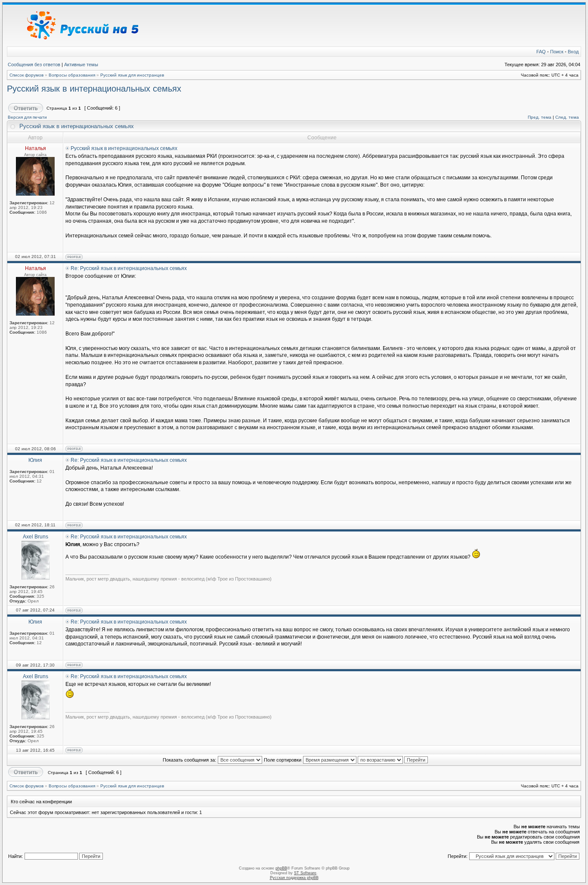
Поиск (556, 51)
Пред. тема (539, 117)
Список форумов (26, 75)
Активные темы (81, 64)
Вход (573, 51)
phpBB (281, 868)
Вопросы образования (72, 75)
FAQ (541, 51)
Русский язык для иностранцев (132, 75)
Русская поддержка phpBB (294, 878)
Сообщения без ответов (34, 64)
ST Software (305, 873)
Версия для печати (27, 117)
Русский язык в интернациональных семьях (94, 88)
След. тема (567, 117)
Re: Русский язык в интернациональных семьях (129, 268)
